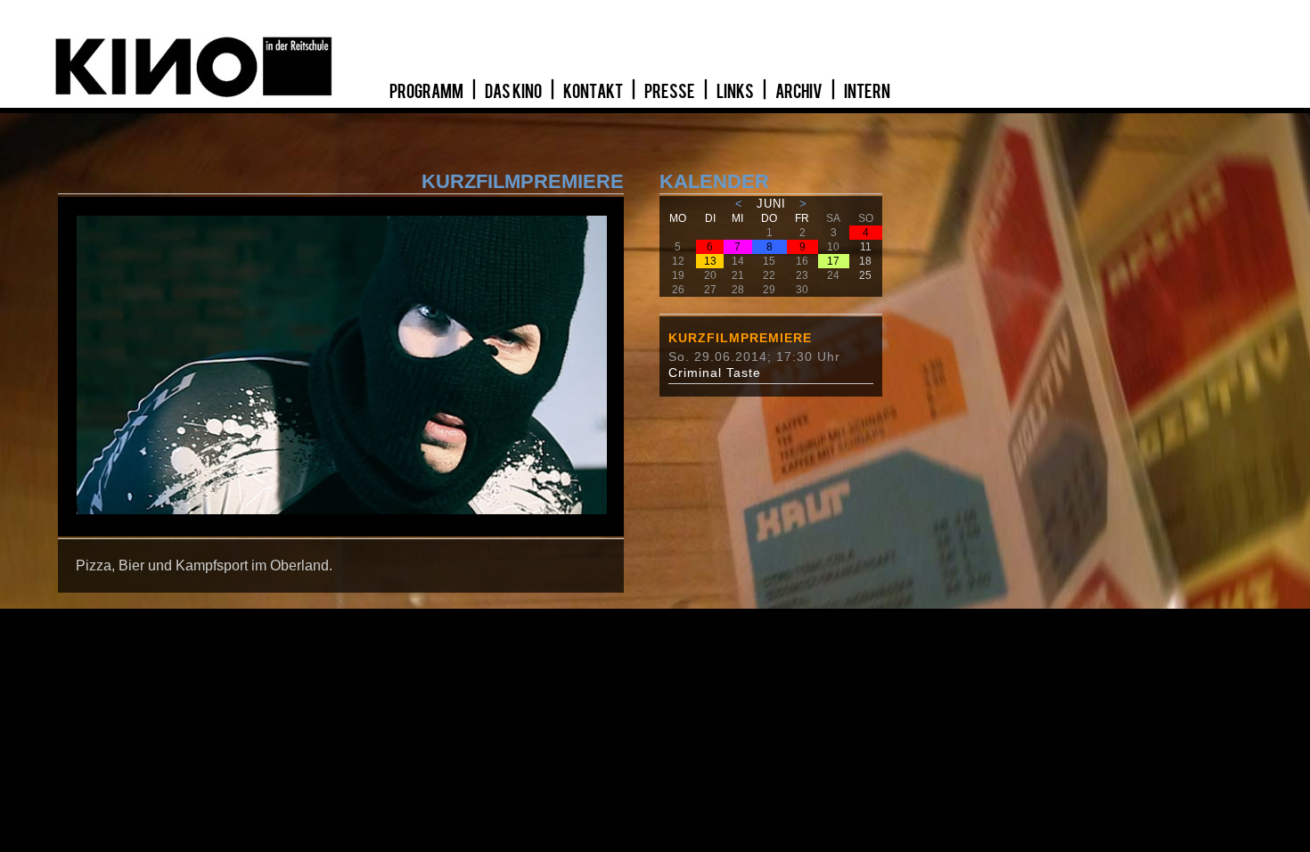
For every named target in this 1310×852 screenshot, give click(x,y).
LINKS (736, 91)
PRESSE (670, 91)
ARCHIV (800, 91)
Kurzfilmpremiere (740, 338)
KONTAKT (594, 91)
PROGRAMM (427, 91)
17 (833, 261)
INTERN (867, 91)
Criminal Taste (714, 372)
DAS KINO (514, 91)
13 (710, 261)
